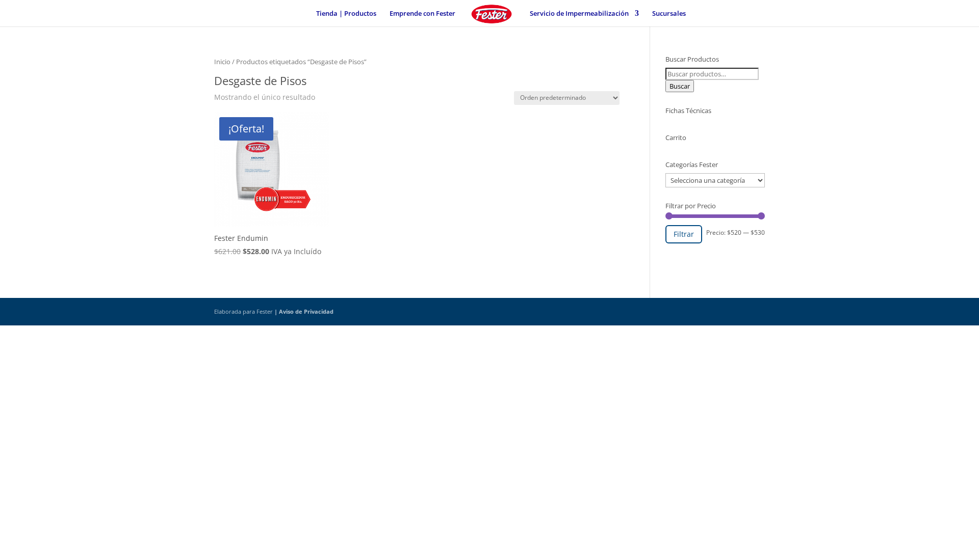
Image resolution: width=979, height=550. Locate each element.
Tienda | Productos (346, 14)
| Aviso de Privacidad (303, 311)
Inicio (222, 61)
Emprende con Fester (422, 14)
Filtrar (684, 234)
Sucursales (669, 14)
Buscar (679, 86)
